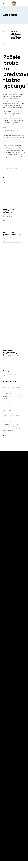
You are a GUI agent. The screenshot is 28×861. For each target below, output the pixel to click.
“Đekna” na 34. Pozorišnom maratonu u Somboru (12, 234)
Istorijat (6, 590)
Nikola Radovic (8, 216)
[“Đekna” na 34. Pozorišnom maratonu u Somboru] (12, 225)
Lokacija (6, 721)
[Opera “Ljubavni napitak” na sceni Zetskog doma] (12, 194)
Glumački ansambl (9, 597)
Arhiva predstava (9, 592)
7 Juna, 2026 (6, 355)
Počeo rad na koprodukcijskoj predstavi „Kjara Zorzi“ (11, 352)
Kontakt (6, 723)
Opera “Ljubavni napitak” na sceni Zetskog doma (9, 210)
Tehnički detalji (8, 594)
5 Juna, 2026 (7, 421)
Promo (5, 470)
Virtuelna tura (8, 716)
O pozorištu (7, 588)
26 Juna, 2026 (7, 393)
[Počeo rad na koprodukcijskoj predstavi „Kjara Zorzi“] (12, 295)
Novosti (13, 39)
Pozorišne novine (9, 466)
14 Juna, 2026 (6, 238)
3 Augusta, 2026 (7, 214)
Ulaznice (6, 714)
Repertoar (6, 464)
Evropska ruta (8, 719)
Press (5, 468)
